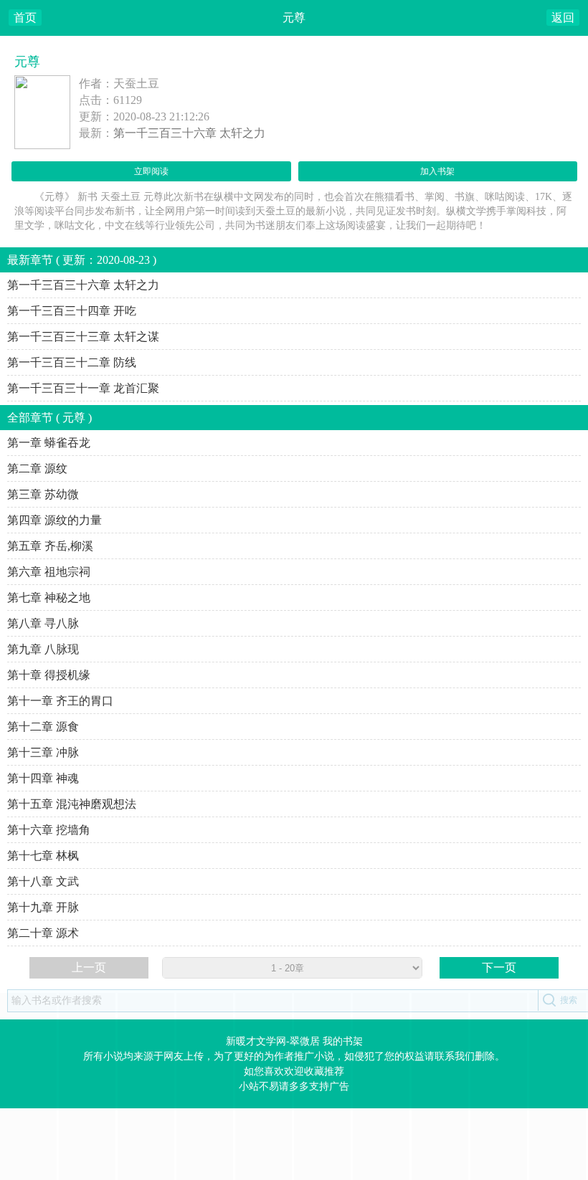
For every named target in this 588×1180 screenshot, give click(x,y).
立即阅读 (151, 171)
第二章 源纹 (37, 468)
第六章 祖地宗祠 (48, 572)
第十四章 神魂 (43, 778)
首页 (25, 17)
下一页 (499, 967)
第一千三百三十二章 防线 (71, 362)
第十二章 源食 (43, 726)
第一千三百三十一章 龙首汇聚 (83, 388)
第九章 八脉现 (43, 649)
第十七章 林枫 (43, 856)
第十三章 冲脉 (43, 752)
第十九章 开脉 (43, 907)
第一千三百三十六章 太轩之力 (189, 133)
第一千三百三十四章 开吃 (71, 311)
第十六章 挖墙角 (48, 830)
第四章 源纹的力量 (54, 520)
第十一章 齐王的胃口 (60, 701)
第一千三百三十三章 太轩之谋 (83, 336)
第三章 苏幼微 (43, 494)
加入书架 (437, 171)
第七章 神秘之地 (48, 597)
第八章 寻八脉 (43, 623)
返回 (562, 17)
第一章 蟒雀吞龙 (48, 443)
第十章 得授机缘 (48, 675)
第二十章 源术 (43, 933)
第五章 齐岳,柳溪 (50, 546)
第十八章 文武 (43, 881)
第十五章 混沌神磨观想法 (71, 804)
